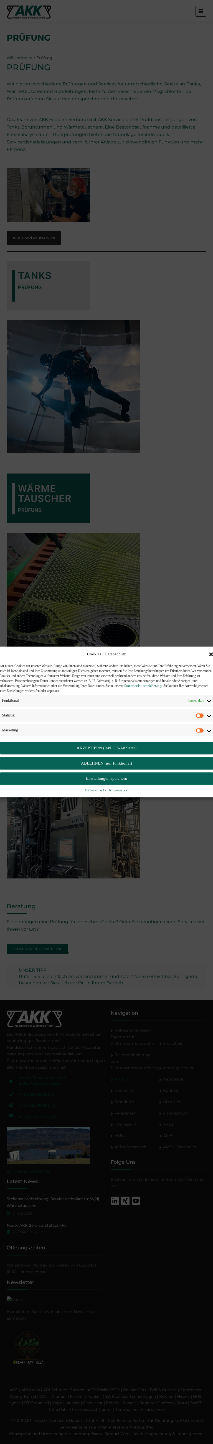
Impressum (118, 790)
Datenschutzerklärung (143, 686)
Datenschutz (95, 790)
